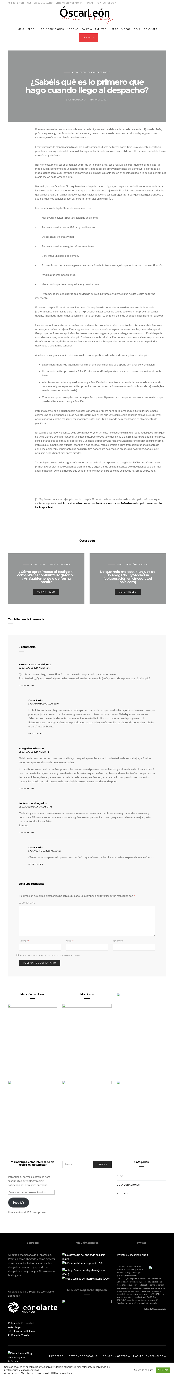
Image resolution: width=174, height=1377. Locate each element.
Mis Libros (88, 37)
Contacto (150, 29)
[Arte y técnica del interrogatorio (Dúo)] (86, 1278)
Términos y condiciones (21, 1331)
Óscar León (87, 540)
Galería (86, 29)
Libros (113, 29)
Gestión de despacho (40, 3)
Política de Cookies (19, 1335)
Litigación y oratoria (69, 3)
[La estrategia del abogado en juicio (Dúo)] (87, 1256)
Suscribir (18, 1202)
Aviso (75, 72)
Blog (31, 29)
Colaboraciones (52, 29)
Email (69, 941)
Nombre (23, 941)
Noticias (72, 29)
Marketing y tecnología (101, 3)
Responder (26, 685)
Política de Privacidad (20, 1322)
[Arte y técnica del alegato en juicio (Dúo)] (87, 1271)
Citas (137, 29)
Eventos (100, 29)
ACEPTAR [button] (163, 1370)
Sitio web (118, 941)
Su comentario (27, 903)
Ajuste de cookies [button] (143, 1369)
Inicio (20, 29)
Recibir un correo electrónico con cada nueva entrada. (50, 955)
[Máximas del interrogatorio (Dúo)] (83, 1262)
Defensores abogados (33, 803)
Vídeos (125, 29)
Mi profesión (16, 3)
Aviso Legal (14, 1327)
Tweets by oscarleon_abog (132, 1254)
